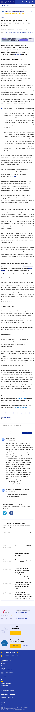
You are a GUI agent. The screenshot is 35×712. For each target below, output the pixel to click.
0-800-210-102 (21, 618)
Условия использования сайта (7, 673)
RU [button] (22, 2)
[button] (2, 2)
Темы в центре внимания (7, 690)
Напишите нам (4, 700)
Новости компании (6, 683)
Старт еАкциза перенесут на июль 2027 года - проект (23, 562)
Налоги (3, 17)
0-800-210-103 (21, 613)
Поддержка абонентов (7, 697)
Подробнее (25, 645)
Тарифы (15, 632)
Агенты (3, 663)
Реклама (3, 676)
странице (18, 54)
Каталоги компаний (6, 688)
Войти (27, 433)
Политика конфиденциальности (6, 669)
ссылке (14, 176)
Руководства (4, 685)
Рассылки (3, 702)
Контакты (3, 704)
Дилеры (3, 665)
